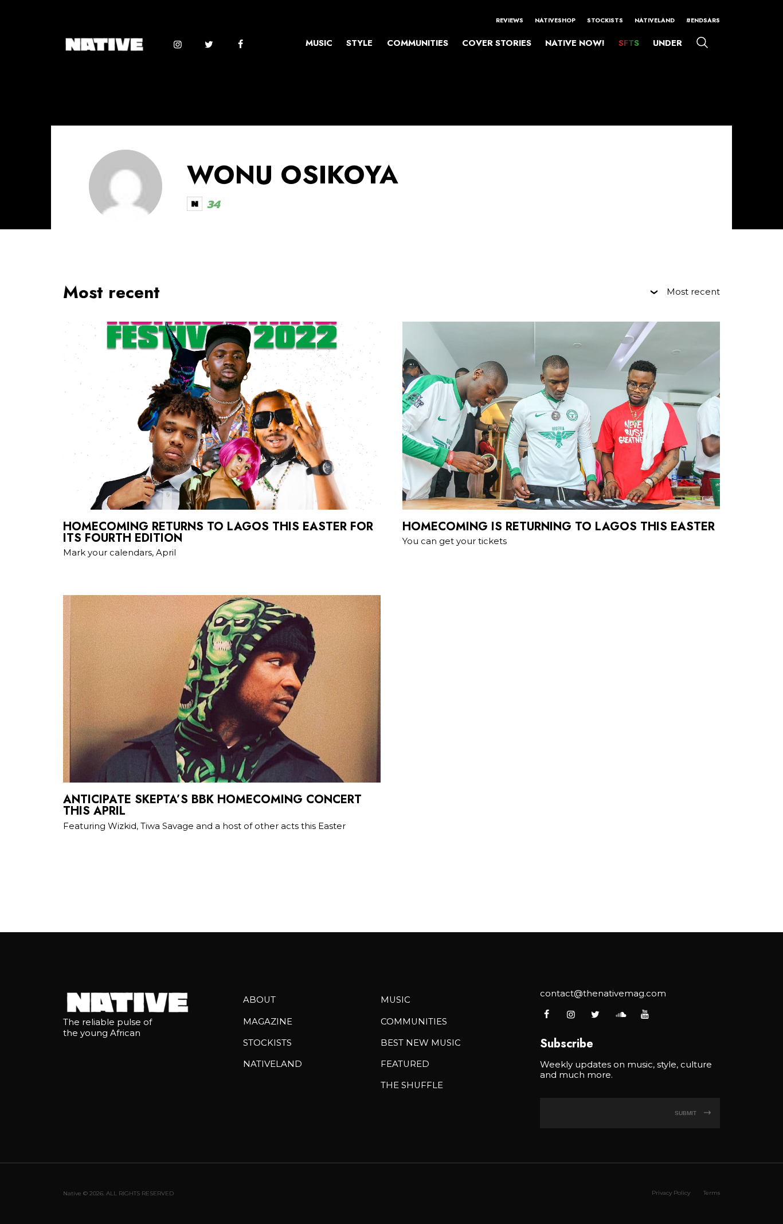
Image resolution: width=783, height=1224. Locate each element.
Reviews (509, 20)
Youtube (644, 1014)
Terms (711, 1192)
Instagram (177, 44)
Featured (405, 1064)
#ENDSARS (703, 20)
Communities (417, 43)
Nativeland (655, 20)
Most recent (693, 292)
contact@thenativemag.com (603, 993)
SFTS (628, 43)
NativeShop (555, 20)
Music (319, 43)
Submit (686, 1113)
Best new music (421, 1043)
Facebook (240, 44)
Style (359, 43)
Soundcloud (620, 1014)
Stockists (605, 20)
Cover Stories (496, 43)
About (259, 1000)
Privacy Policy (671, 1192)
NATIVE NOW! (574, 43)
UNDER (667, 43)
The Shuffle (412, 1085)
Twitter (208, 44)
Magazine (267, 1021)
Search (702, 42)
